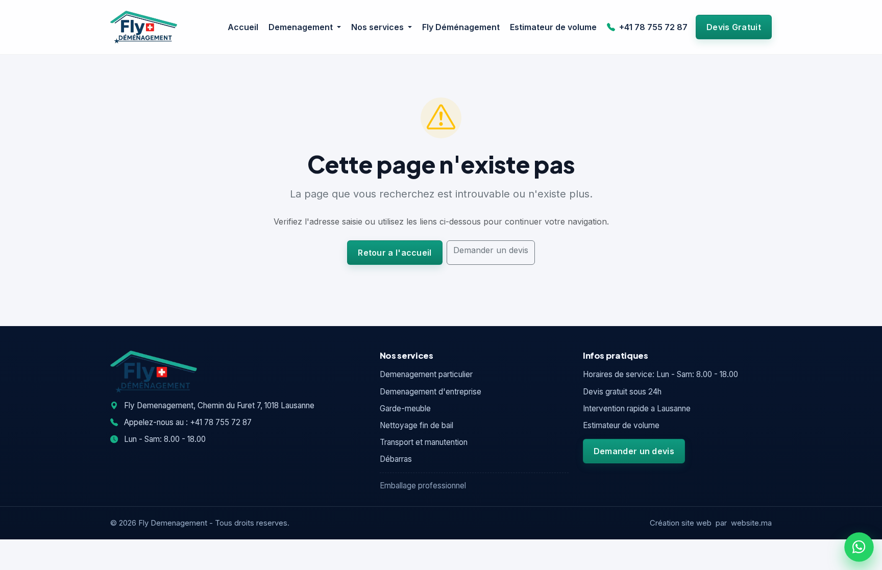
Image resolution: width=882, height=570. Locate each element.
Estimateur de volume (553, 27)
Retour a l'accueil (394, 252)
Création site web (681, 523)
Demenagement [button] (301, 27)
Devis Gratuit (733, 27)
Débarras (396, 459)
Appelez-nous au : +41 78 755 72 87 (187, 422)
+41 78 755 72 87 (652, 27)
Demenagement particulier (426, 374)
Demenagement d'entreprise (430, 391)
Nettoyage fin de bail (416, 425)
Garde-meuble (405, 408)
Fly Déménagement (461, 27)
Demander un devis (490, 250)
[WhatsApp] (859, 547)
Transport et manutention (424, 442)
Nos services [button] (378, 27)
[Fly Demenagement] (143, 27)
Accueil (243, 27)
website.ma (751, 523)
